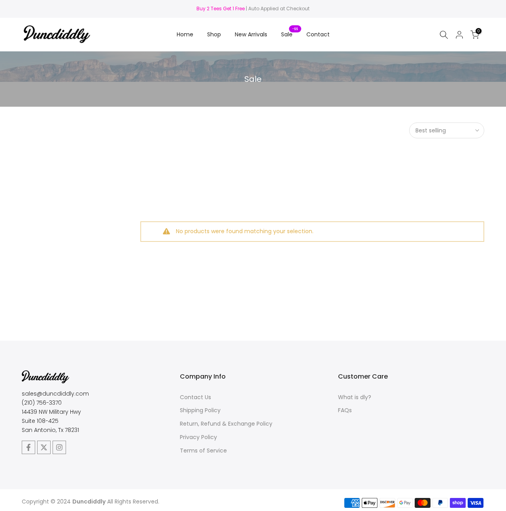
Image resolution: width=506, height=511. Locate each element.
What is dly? (354, 397)
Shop (214, 34)
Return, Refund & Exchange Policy (226, 424)
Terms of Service (203, 450)
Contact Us (195, 397)
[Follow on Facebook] (28, 447)
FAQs (345, 410)
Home (185, 34)
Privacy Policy (198, 437)
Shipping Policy (200, 410)
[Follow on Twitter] (44, 447)
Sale (289, 34)
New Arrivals (251, 34)
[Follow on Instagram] (59, 447)
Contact (318, 34)
